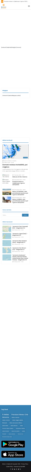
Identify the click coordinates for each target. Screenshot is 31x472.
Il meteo (5, 414)
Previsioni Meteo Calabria (7, 428)
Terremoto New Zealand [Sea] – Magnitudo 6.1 (19, 241)
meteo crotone (6, 420)
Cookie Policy (9, 466)
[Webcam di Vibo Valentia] (6, 176)
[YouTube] (14, 469)
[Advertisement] (15, 26)
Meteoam (4, 422)
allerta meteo (5, 425)
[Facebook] (11, 469)
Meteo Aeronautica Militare (16, 422)
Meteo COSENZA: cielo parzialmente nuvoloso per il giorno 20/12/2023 (20, 201)
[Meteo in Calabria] (3, 6)
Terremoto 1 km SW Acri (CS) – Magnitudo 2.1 (19, 248)
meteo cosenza (15, 417)
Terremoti (4, 434)
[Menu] (29, 6)
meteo (21, 425)
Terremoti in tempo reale (7, 436)
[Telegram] (18, 469)
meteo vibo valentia (15, 431)
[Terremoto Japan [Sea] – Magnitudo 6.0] (6, 236)
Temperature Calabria (20, 428)
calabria (23, 431)
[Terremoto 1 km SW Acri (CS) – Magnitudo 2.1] (6, 250)
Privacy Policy (24, 464)
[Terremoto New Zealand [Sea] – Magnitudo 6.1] (6, 243)
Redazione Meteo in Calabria (9, 160)
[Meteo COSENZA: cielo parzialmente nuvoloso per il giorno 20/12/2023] (6, 200)
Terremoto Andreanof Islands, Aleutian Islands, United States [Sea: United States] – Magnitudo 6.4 (20, 257)
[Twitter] (13, 469)
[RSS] (20, 469)
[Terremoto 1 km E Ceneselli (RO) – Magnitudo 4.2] (6, 229)
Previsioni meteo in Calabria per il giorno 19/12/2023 (17, 1)
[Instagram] (16, 469)
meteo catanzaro (12, 433)
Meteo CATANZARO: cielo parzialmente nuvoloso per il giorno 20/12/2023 (20, 193)
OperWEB (22, 466)
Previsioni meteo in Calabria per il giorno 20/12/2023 (18, 183)
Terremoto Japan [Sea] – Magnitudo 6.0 (19, 234)
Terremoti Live (20, 433)
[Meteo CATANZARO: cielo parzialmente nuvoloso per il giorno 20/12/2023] (6, 192)
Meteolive (5, 417)
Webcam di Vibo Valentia (19, 177)
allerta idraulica (14, 425)
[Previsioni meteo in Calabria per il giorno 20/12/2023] (6, 183)
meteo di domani (5, 431)
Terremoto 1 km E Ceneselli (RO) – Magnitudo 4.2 (20, 227)
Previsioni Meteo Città (19, 415)
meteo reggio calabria (17, 420)
